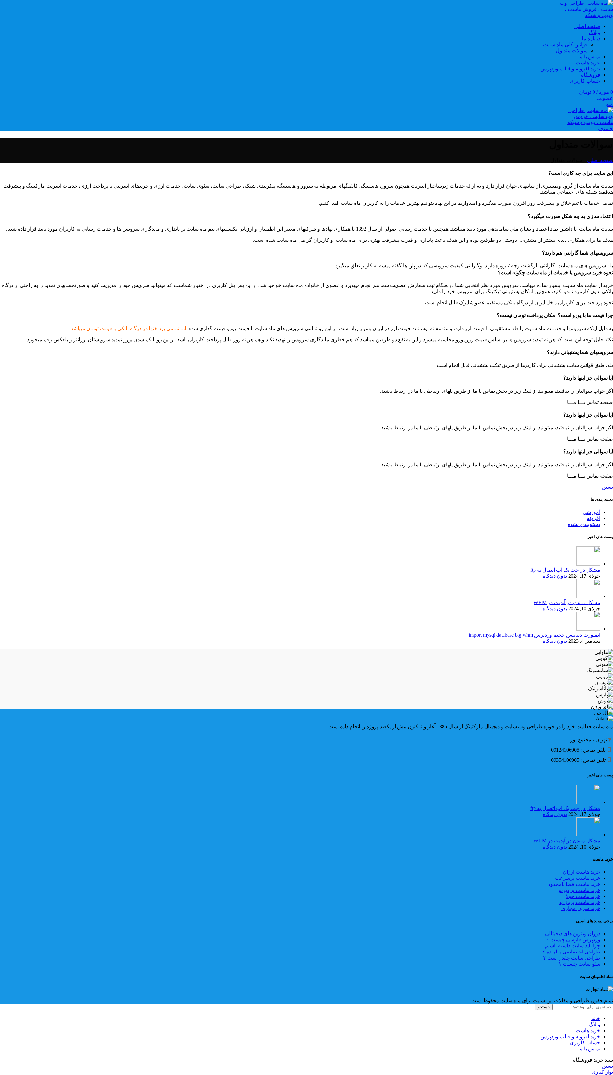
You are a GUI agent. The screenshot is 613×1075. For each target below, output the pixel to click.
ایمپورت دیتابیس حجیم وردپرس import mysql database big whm (534, 635)
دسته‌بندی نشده (584, 524)
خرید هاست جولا (583, 896)
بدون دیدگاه (555, 576)
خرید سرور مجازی (580, 908)
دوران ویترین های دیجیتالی (572, 933)
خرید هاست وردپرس (578, 890)
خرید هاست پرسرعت (577, 878)
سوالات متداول (571, 50)
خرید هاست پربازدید (579, 902)
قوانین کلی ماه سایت (565, 44)
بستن (607, 487)
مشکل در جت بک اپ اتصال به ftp (565, 570)
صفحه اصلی (600, 160)
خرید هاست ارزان (581, 872)
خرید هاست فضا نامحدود (574, 884)
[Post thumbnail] (588, 564)
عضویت (604, 98)
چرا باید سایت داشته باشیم (572, 945)
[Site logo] (582, 15)
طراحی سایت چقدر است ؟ (571, 957)
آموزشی (591, 512)
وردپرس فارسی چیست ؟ (573, 939)
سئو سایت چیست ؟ (579, 964)
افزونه (593, 518)
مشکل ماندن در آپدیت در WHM (567, 602)
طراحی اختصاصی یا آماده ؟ (571, 951)
